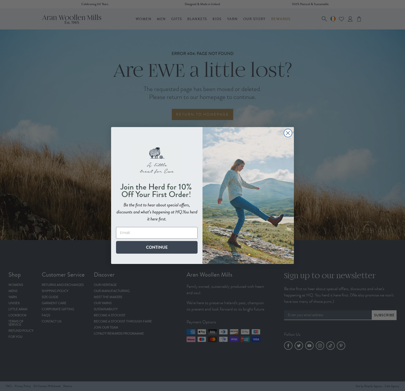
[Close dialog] (288, 133)
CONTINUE (157, 247)
